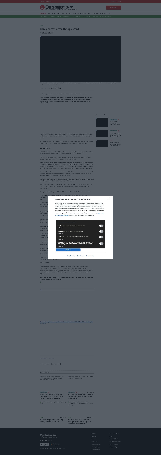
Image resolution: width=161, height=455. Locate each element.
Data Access (80, 256)
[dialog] (80, 227)
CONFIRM (68, 250)
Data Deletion (71, 256)
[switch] (101, 226)
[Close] (109, 199)
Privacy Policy (90, 256)
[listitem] (80, 222)
